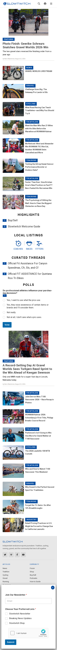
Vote (7, 324)
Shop (32, 572)
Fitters (39, 249)
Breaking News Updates (20, 618)
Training (31, 160)
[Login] (45, 3)
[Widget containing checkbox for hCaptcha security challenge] (28, 633)
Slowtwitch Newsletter (19, 613)
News (29, 68)
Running (6, 582)
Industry (31, 520)
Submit (10, 642)
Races (29, 249)
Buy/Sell (12, 220)
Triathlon (32, 122)
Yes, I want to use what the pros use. (24, 300)
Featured (8, 39)
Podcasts (33, 578)
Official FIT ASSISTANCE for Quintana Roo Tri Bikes (30, 276)
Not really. (11, 312)
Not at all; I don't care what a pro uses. (24, 317)
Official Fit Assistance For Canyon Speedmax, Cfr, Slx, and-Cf (27, 265)
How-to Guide (35, 582)
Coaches (18, 249)
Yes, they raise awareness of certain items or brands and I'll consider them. (28, 306)
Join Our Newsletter (16, 595)
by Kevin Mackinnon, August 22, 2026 (14, 58)
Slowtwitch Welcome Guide (24, 226)
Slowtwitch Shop (17, 623)
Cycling (31, 104)
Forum (32, 568)
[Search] (39, 3)
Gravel (30, 86)
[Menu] (51, 3)
